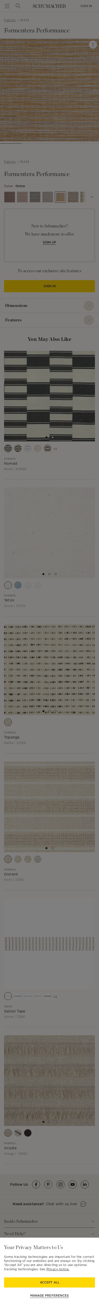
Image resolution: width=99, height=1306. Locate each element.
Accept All (49, 1282)
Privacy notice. (58, 1269)
